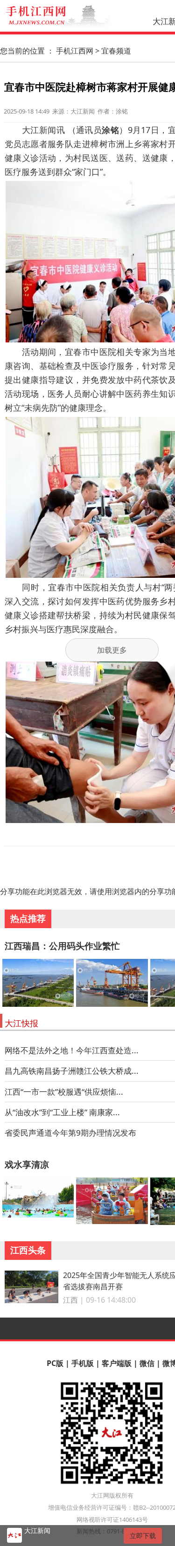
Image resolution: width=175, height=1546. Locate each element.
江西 (70, 1300)
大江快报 (21, 1023)
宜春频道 (116, 51)
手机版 (82, 1363)
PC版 (55, 1363)
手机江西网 (74, 51)
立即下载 (143, 1535)
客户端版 (117, 1363)
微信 (147, 1363)
